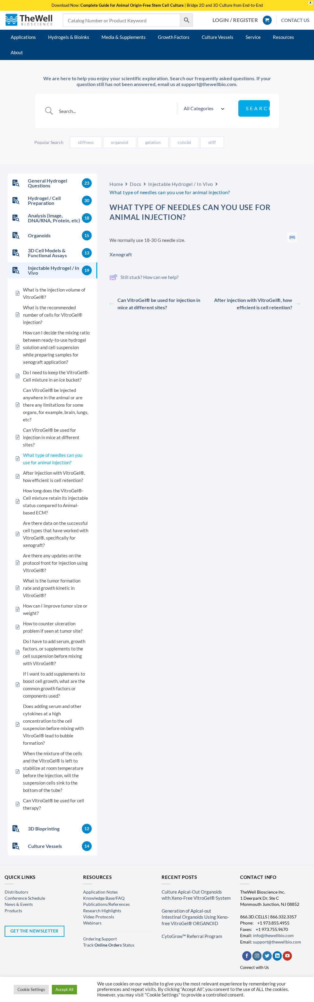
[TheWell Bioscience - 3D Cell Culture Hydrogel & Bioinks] (29, 20)
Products (13, 910)
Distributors (16, 892)
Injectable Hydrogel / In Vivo (180, 184)
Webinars (92, 922)
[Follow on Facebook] (246, 956)
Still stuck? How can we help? (149, 277)
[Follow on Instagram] (257, 956)
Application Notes (100, 892)
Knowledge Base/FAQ (103, 898)
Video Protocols (98, 916)
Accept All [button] (64, 989)
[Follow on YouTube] (287, 956)
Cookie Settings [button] (31, 989)
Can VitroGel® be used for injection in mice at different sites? (158, 303)
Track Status (108, 944)
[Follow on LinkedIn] (277, 956)
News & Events (19, 904)
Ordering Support (100, 938)
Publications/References (106, 904)
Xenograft (120, 254)
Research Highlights (102, 910)
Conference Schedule (25, 898)
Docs (135, 184)
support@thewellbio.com (277, 941)
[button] (235, 20)
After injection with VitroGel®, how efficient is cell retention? (253, 303)
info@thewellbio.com (273, 935)
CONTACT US (295, 20)
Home (116, 184)
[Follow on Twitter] (267, 956)
